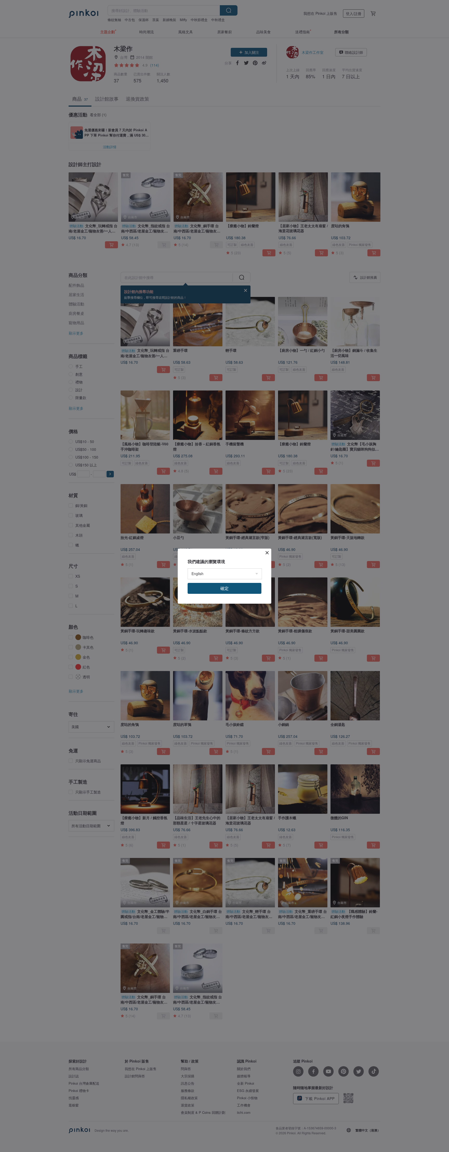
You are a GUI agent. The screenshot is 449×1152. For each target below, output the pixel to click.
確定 (224, 588)
